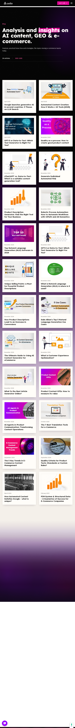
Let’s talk (62, 3)
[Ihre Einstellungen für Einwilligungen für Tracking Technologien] (71, 724)
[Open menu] (71, 3)
